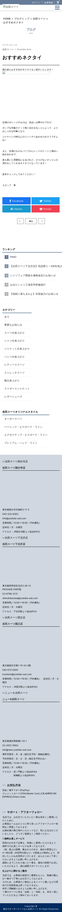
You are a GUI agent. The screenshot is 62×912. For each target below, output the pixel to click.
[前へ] (20, 221)
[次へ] (41, 221)
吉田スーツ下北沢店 (13, 544)
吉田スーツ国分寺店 (13, 467)
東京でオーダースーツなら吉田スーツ (20, 909)
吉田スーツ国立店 (12, 623)
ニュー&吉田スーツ (13, 699)
